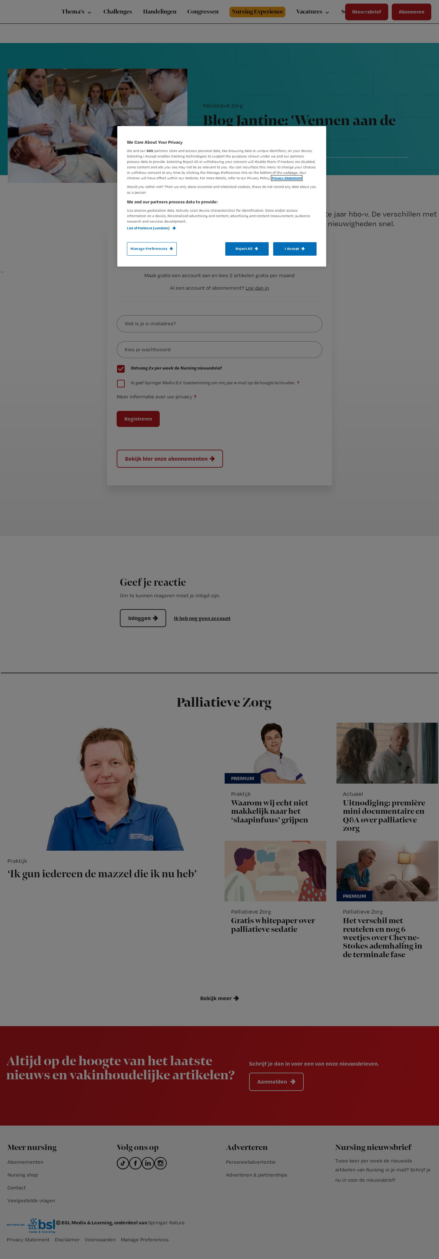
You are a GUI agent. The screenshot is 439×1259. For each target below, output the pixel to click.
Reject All (244, 248)
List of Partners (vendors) (148, 228)
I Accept (292, 248)
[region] (221, 196)
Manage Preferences (148, 248)
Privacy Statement (287, 178)
